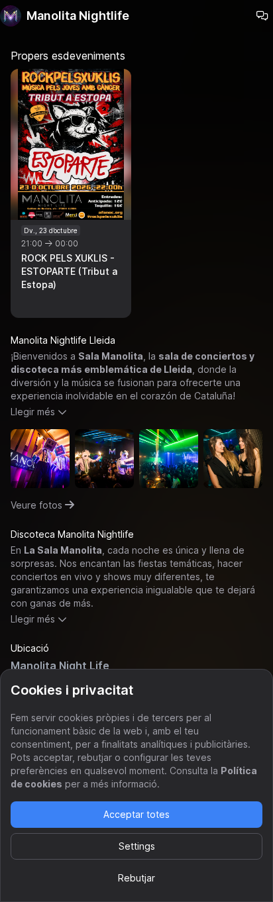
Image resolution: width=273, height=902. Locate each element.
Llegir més (33, 411)
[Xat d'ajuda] (262, 15)
